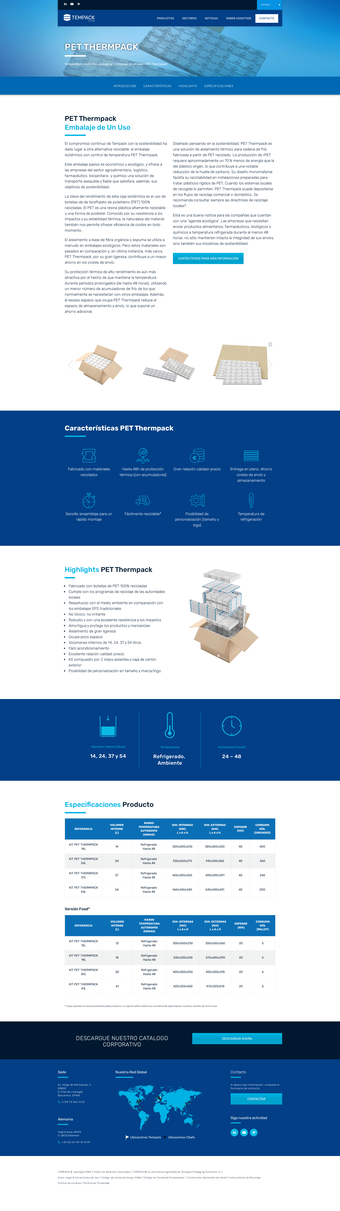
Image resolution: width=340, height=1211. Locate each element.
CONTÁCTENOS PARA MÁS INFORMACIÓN (208, 258)
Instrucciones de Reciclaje (245, 1177)
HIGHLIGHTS (188, 86)
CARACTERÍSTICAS (157, 86)
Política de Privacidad (96, 1183)
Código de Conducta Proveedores (164, 1177)
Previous (71, 365)
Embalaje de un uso (128, 64)
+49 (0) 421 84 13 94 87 (76, 1142)
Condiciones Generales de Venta (207, 1177)
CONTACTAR (256, 1099)
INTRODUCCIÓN (125, 86)
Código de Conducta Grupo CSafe (121, 1177)
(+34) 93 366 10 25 (73, 1102)
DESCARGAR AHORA (237, 1038)
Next (270, 365)
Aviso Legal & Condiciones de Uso (78, 1177)
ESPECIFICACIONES (218, 86)
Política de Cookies (69, 1183)
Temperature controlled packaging (88, 64)
